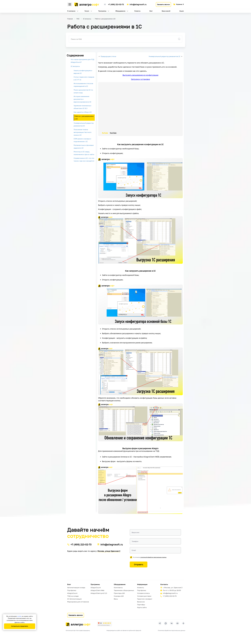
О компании (71, 11)
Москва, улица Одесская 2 (108, 551)
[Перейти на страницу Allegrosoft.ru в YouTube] (177, 623)
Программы (102, 11)
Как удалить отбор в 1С (83, 112)
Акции (181, 11)
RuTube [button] (105, 133)
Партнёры (141, 605)
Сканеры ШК (119, 596)
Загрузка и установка (140, 79)
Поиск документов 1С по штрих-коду (83, 91)
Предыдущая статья (108, 56)
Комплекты (118, 587)
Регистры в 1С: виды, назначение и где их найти (84, 153)
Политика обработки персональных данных (171, 630)
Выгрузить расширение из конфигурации (140, 75)
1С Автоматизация (74, 599)
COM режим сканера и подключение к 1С (82, 140)
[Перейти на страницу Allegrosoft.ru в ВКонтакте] (172, 623)
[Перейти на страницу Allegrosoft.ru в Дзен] (183, 623)
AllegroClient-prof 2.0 (99, 593)
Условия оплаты (143, 593)
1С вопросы (75, 66)
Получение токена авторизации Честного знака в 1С (82, 132)
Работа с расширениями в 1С (84, 117)
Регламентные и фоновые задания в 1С (84, 146)
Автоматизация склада (76, 587)
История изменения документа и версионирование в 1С (82, 99)
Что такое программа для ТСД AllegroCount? (82, 60)
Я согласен (149, 557)
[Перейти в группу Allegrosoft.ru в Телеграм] (160, 623)
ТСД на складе (73, 596)
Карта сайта (142, 607)
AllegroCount (72, 593)
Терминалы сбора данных (124, 590)
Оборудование (120, 11)
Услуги (87, 11)
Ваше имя (135, 532)
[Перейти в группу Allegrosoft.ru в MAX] (166, 623)
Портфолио (71, 590)
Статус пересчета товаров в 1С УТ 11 (84, 78)
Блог (151, 11)
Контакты (164, 584)
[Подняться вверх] (247, 622)
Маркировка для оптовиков (78, 602)
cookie (19, 616)
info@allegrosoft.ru (138, 4)
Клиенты (137, 11)
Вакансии (141, 602)
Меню (69, 4)
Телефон (135, 541)
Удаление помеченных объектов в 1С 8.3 (82, 107)
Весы (116, 599)
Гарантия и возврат (144, 599)
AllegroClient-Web (97, 590)
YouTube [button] (113, 133)
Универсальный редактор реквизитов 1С (84, 124)
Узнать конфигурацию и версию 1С (83, 72)
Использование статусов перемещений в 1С (83, 84)
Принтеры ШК (119, 593)
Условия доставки (144, 596)
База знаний (166, 11)
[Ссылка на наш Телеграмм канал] (105, 4)
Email (134, 550)
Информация (142, 584)
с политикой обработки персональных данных (153, 557)
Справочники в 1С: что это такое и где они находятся (84, 159)
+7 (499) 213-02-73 (116, 4)
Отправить (138, 564)
